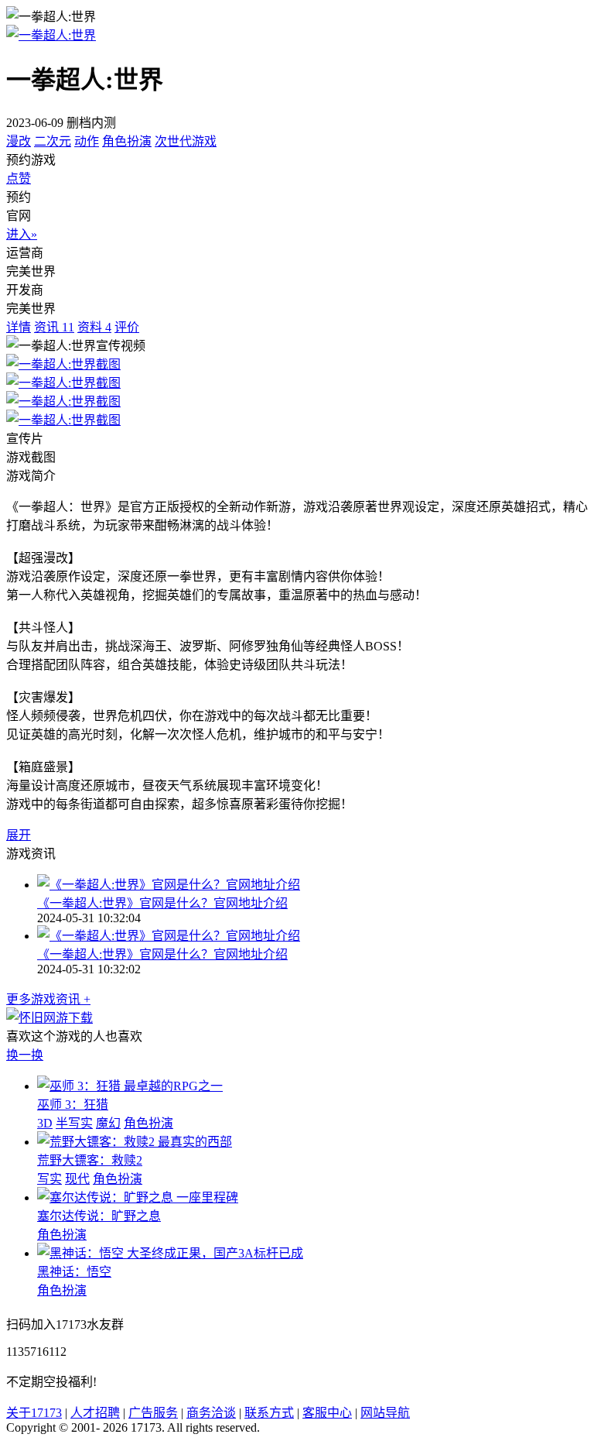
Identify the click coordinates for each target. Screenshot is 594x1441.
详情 (18, 327)
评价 (126, 327)
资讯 (54, 327)
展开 (18, 835)
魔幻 (108, 1123)
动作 (86, 141)
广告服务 (153, 1412)
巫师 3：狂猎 (72, 1104)
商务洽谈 (211, 1412)
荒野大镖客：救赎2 (89, 1160)
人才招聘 (95, 1412)
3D (45, 1123)
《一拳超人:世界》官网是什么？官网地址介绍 (162, 903)
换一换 (24, 1055)
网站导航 (385, 1412)
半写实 (74, 1123)
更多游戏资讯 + (48, 999)
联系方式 (269, 1412)
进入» (21, 234)
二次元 (52, 141)
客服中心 (327, 1412)
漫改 (18, 141)
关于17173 (34, 1412)
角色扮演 (127, 141)
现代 (77, 1178)
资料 (94, 327)
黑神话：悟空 (74, 1271)
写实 (49, 1178)
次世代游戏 (186, 141)
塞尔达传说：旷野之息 (99, 1216)
